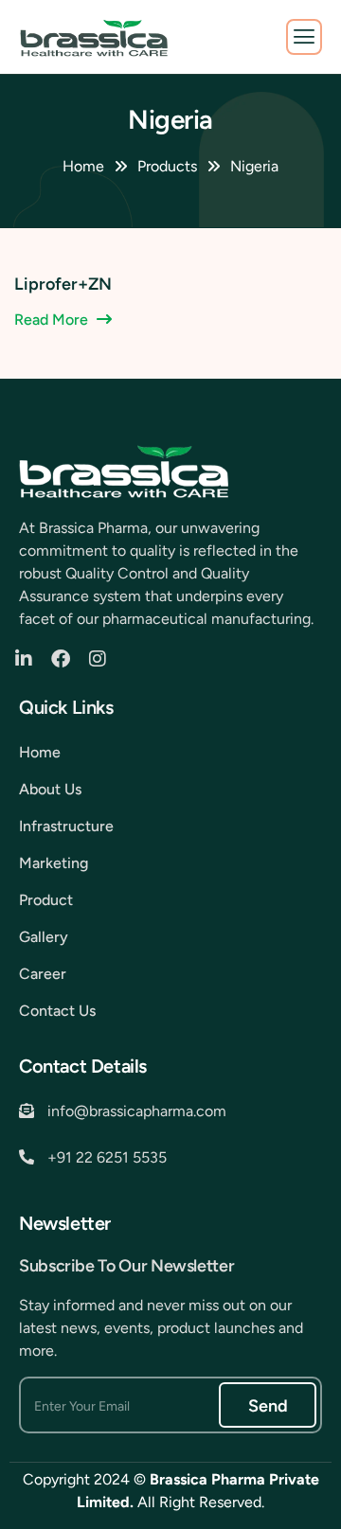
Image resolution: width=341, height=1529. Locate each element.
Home (40, 752)
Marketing (53, 863)
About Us (50, 789)
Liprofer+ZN (63, 284)
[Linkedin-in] (28, 658)
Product (46, 900)
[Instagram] (102, 658)
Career (42, 974)
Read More (51, 320)
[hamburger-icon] (304, 37)
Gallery (43, 937)
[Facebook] (65, 658)
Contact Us (57, 1011)
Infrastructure (66, 826)
